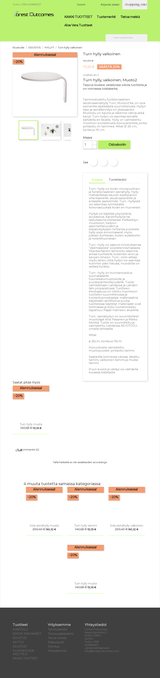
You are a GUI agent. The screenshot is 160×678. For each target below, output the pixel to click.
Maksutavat (56, 642)
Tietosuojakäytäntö (61, 633)
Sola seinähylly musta (44, 525)
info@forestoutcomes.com (102, 651)
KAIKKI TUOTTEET (78, 17)
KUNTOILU (20, 629)
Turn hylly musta (31, 424)
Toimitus (53, 646)
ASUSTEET (20, 646)
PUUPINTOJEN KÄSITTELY (23, 652)
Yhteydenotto (57, 651)
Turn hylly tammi (85, 525)
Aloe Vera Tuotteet (78, 25)
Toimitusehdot (58, 629)
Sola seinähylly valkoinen (126, 525)
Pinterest (114, 162)
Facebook (17, 671)
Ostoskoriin (114, 144)
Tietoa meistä (130, 17)
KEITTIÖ (18, 642)
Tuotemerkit (106, 17)
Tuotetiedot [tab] (117, 179)
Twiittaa (104, 162)
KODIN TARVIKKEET (27, 633)
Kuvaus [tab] (97, 179)
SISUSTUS (20, 638)
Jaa (93, 162)
